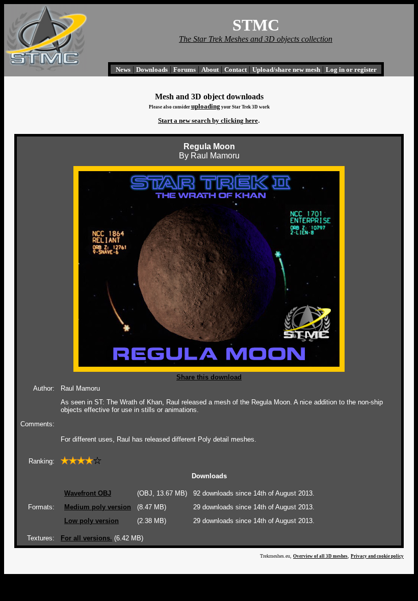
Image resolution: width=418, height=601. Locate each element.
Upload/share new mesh (286, 69)
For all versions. (86, 538)
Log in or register (351, 69)
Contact (235, 69)
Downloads (152, 69)
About (210, 69)
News (123, 69)
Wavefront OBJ (87, 493)
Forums (184, 69)
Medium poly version (97, 507)
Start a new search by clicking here (208, 120)
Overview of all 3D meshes (320, 556)
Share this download (209, 377)
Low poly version (91, 521)
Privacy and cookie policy (377, 556)
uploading (205, 106)
